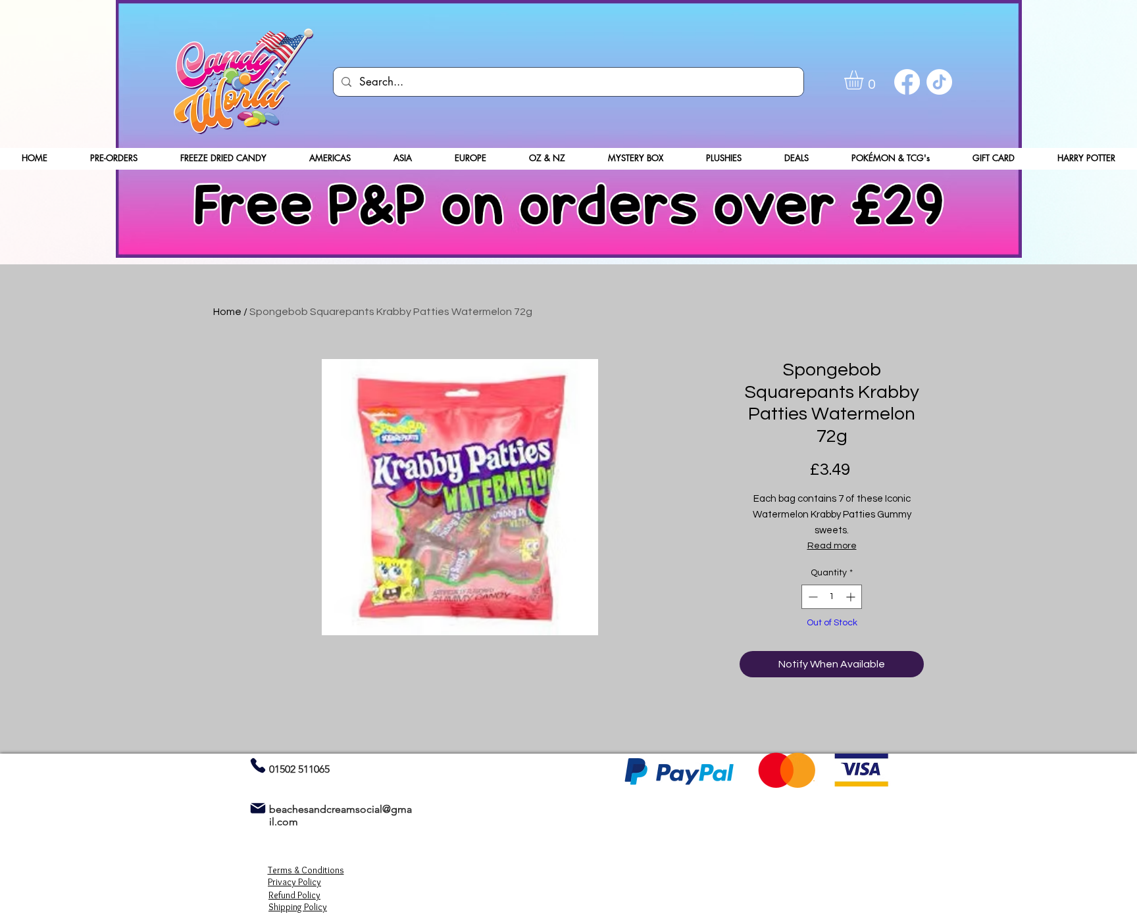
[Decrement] (811, 596)
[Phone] (257, 765)
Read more (832, 545)
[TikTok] (939, 82)
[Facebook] (907, 82)
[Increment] (852, 596)
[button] (865, 79)
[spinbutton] (832, 596)
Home (227, 311)
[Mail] (257, 808)
